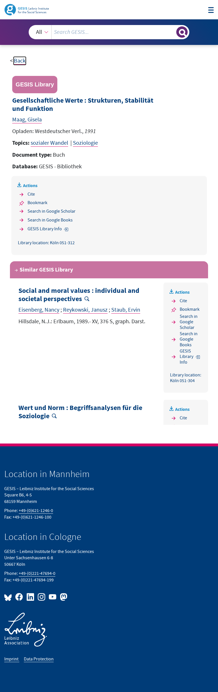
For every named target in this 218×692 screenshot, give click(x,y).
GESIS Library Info (45, 229)
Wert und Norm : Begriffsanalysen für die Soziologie (80, 412)
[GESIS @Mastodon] (62, 596)
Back (20, 61)
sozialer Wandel (49, 143)
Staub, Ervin (125, 310)
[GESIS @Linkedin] (30, 596)
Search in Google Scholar (52, 211)
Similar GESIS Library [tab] (46, 270)
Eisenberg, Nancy (38, 310)
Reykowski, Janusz (85, 310)
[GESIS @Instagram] (41, 596)
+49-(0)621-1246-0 (36, 511)
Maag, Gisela (27, 119)
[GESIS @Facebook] (19, 596)
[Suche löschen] (171, 31)
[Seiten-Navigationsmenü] (211, 10)
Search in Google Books (50, 220)
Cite (31, 194)
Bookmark (37, 203)
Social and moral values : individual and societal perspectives (78, 295)
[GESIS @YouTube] (52, 596)
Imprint (11, 659)
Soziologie (85, 143)
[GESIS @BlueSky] (9, 596)
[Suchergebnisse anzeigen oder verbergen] (182, 32)
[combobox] (109, 32)
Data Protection (39, 659)
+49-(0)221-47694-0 (37, 574)
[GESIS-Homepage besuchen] (27, 9)
